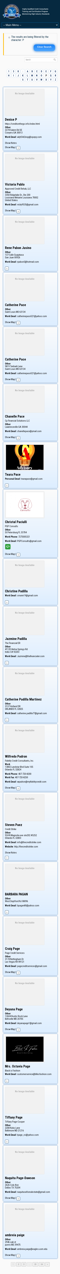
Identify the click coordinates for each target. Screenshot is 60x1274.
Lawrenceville (11, 427)
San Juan (9, 257)
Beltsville (9, 1019)
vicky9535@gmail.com (27, 204)
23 (36, 1264)
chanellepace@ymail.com (29, 431)
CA (11, 652)
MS (12, 1244)
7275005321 (24, 536)
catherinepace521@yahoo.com (32, 316)
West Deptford (12, 901)
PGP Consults (11, 526)
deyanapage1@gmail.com (29, 1023)
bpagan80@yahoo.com (28, 905)
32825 (20, 709)
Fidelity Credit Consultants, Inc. (19, 760)
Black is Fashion (12, 1070)
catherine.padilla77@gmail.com (32, 713)
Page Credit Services (14, 953)
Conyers (9, 132)
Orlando (8, 769)
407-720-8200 (24, 774)
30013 (19, 132)
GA (14, 132)
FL (19, 532)
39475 (17, 1244)
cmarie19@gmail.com (27, 595)
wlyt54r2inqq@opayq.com (29, 137)
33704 (24, 532)
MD (15, 1019)
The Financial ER (12, 643)
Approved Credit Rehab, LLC (18, 188)
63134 (22, 312)
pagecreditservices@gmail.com (32, 966)
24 (42, 1264)
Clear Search (44, 46)
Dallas (8, 1187)
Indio (7, 652)
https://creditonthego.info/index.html (22, 123)
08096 (25, 901)
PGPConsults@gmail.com (29, 541)
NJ (20, 901)
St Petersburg (11, 532)
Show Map (10, 147)
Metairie (18, 197)
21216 (21, 1130)
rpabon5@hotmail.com (28, 261)
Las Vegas (10, 961)
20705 (20, 1019)
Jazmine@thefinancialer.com (30, 656)
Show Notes (11, 143)
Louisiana (27, 197)
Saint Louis (10, 312)
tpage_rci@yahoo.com (28, 1135)
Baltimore (9, 1130)
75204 (17, 1187)
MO (17, 312)
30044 (25, 427)
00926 (17, 257)
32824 (18, 769)
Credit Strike (10, 829)
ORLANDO (9, 709)
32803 (18, 838)
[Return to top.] (18, 147)
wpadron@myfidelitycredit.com (31, 781)
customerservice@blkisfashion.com (34, 1074)
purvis (8, 1244)
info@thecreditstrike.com (29, 842)
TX (12, 1187)
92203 (16, 652)
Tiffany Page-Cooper (15, 1121)
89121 (21, 961)
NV (16, 961)
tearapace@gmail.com (31, 478)
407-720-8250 (21, 777)
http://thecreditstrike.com (26, 846)
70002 (35, 197)
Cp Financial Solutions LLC (17, 420)
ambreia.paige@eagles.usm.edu (32, 1249)
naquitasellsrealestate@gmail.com (33, 1192)
